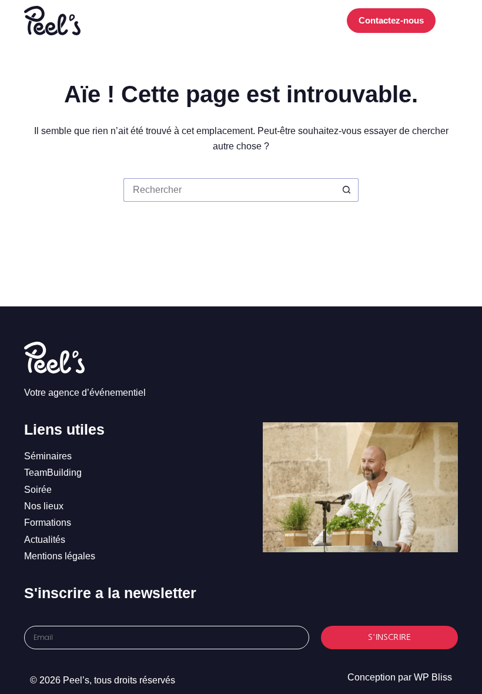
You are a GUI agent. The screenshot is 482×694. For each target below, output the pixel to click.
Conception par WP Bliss (399, 677)
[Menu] (452, 20)
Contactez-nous (391, 20)
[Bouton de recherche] (347, 190)
